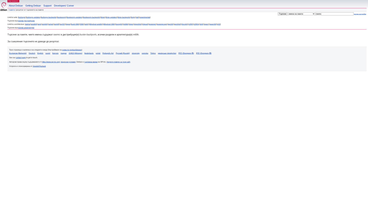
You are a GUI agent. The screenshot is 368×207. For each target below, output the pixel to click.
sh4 (201, 24)
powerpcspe (162, 24)
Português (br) (108, 53)
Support (47, 5)
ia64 (86, 24)
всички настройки (360, 14)
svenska (145, 53)
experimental (145, 17)
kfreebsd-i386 (109, 24)
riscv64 (184, 24)
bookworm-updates (74, 17)
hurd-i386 (75, 24)
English (40, 53)
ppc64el (177, 24)
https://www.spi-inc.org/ (51, 62)
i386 (82, 24)
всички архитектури (26, 28)
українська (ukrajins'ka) (167, 53)
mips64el (137, 24)
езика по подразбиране (72, 50)
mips (131, 24)
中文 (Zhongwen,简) (186, 53)
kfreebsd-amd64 (96, 24)
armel (51, 24)
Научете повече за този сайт (118, 62)
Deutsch (32, 53)
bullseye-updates (33, 17)
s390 (191, 24)
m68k (125, 24)
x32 (218, 24)
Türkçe (153, 53)
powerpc (152, 24)
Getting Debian (33, 5)
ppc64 (170, 24)
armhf (56, 24)
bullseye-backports (48, 17)
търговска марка (90, 62)
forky (133, 17)
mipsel (145, 24)
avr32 (62, 24)
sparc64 (213, 24)
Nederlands (89, 53)
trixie (103, 17)
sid (137, 17)
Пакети (12, 10)
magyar (64, 53)
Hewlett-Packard (39, 66)
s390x (196, 24)
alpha (27, 24)
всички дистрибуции (26, 21)
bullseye (22, 17)
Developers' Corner (64, 5)
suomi (47, 53)
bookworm (61, 17)
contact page (21, 58)
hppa (68, 24)
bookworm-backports (91, 17)
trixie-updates (111, 17)
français (55, 53)
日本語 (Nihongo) (75, 53)
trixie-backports (124, 17)
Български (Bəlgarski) (18, 53)
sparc (206, 24)
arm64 (44, 24)
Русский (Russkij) (123, 53)
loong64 (119, 24)
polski (98, 53)
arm (39, 24)
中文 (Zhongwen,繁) (204, 53)
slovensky (136, 53)
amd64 (34, 24)
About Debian (16, 5)
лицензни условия (68, 62)
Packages (13, 1)
